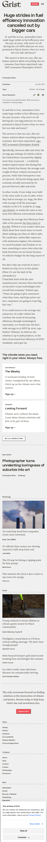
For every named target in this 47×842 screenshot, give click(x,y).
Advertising (6, 797)
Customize (22, 837)
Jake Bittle (6, 553)
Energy (5, 727)
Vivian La (5, 581)
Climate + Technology (37, 89)
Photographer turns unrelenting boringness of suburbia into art (23, 464)
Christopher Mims (9, 78)
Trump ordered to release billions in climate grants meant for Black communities (20, 623)
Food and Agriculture (10, 743)
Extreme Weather (8, 740)
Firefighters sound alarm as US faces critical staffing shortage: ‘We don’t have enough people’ (23, 641)
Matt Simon (6, 567)
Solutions (6, 734)
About (4, 757)
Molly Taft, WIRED (9, 539)
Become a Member (9, 794)
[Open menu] (42, 4)
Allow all (23, 831)
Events (4, 791)
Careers (5, 767)
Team (4, 761)
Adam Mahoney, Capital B (12, 632)
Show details (35, 824)
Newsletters (6, 788)
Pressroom (6, 773)
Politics (5, 730)
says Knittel (9, 210)
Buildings (21, 475)
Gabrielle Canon (8, 649)
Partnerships (7, 770)
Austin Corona (7, 663)
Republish (6, 800)
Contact (5, 764)
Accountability (8, 737)
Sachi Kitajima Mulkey (10, 676)
